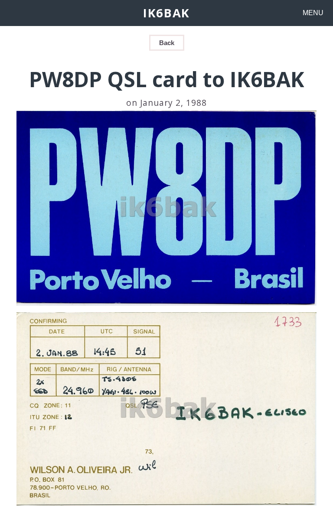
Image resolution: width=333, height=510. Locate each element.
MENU (313, 12)
